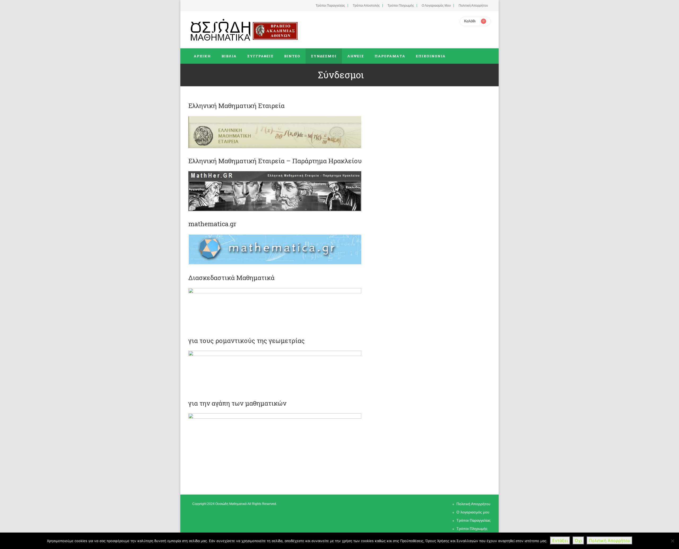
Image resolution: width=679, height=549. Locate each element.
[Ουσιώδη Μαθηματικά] (220, 29)
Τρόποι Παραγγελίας (330, 5)
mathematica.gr (212, 224)
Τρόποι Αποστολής (366, 5)
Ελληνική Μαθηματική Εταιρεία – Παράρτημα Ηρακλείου (275, 161)
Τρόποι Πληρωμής (401, 5)
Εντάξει (560, 540)
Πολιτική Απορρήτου (473, 5)
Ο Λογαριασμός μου (436, 5)
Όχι (578, 540)
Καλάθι (470, 21)
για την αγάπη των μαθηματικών (237, 403)
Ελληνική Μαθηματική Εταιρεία (236, 105)
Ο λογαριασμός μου (472, 512)
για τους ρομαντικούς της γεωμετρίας (246, 340)
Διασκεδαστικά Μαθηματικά (231, 277)
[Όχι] (672, 540)
